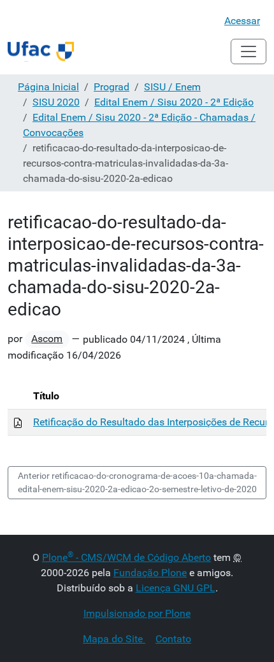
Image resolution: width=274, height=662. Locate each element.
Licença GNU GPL (175, 588)
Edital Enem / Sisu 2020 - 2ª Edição (174, 102)
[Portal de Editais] (41, 51)
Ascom (46, 339)
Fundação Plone (150, 573)
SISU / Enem (172, 87)
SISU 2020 (56, 102)
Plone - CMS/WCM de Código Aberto (126, 557)
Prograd (111, 87)
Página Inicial (48, 87)
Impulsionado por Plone (137, 613)
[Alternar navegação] (248, 51)
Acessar (242, 21)
